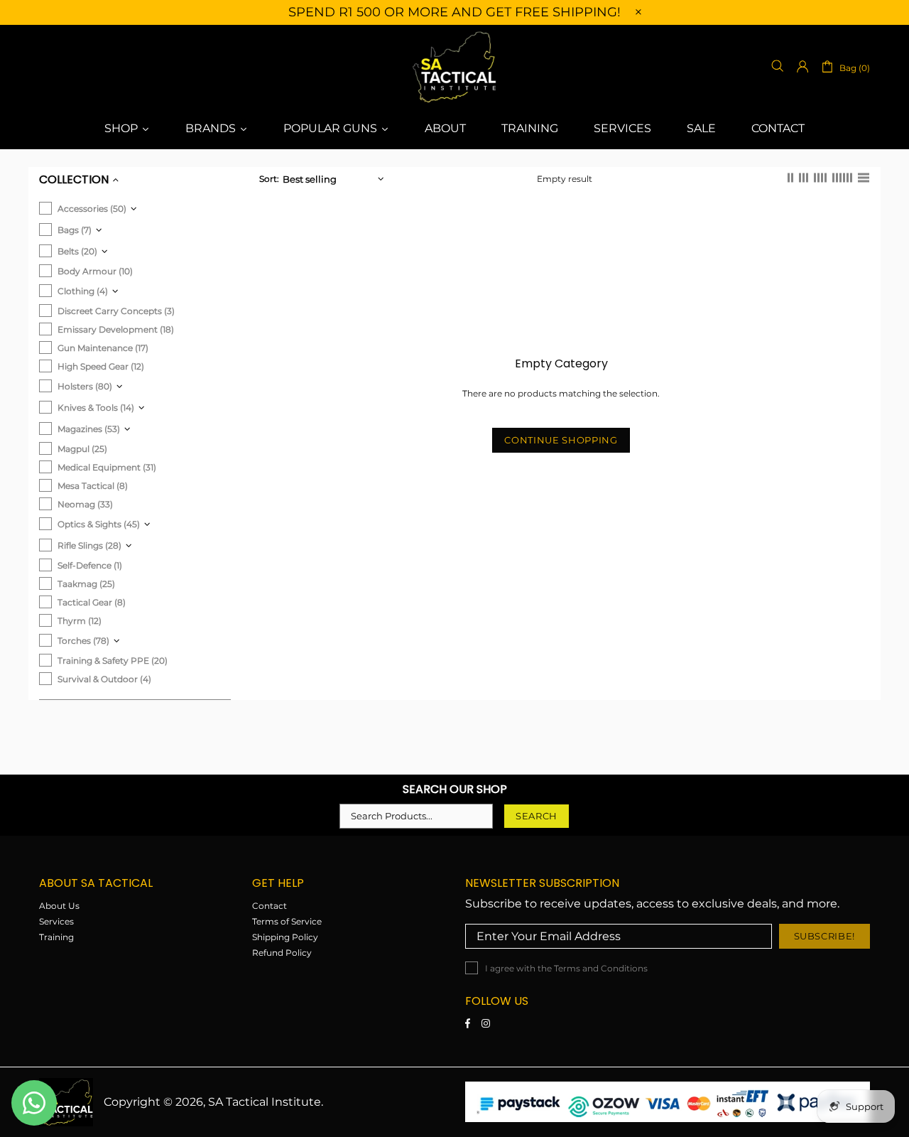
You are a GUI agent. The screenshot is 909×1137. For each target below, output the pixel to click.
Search (536, 815)
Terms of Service (287, 921)
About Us (59, 905)
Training (56, 937)
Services (56, 921)
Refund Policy (282, 952)
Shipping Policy (285, 937)
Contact (269, 905)
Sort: (269, 178)
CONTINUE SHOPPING (560, 440)
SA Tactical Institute (454, 66)
